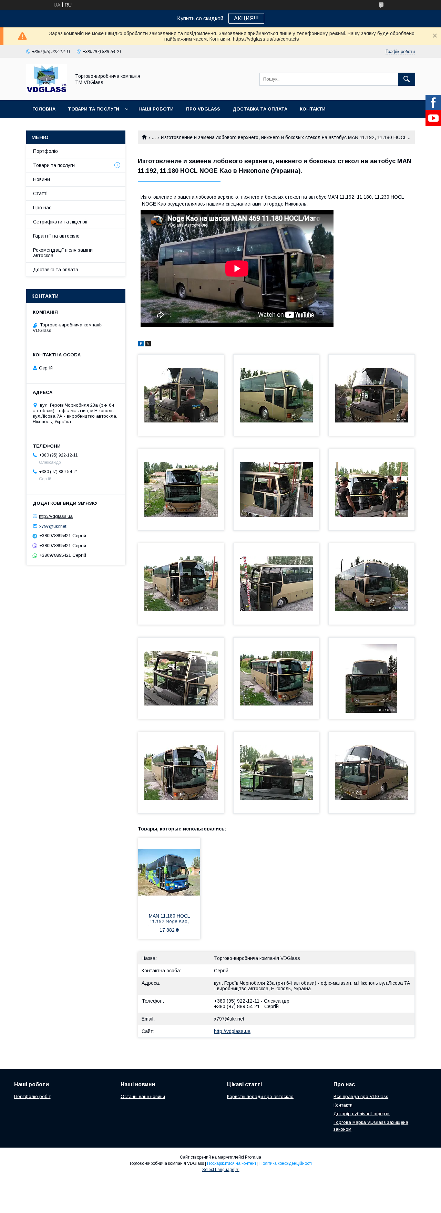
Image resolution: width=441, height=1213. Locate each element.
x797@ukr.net (229, 1019)
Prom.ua (253, 1157)
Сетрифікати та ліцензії (60, 221)
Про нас (42, 207)
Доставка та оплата (260, 109)
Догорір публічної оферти (362, 1113)
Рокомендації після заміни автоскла (63, 252)
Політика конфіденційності (285, 1163)
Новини (41, 179)
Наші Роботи (156, 109)
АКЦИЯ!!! (246, 18)
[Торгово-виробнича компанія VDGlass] (46, 91)
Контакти (313, 109)
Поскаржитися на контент (231, 1163)
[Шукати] (406, 79)
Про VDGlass (203, 109)
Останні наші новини (143, 1096)
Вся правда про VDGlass (361, 1096)
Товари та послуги (93, 109)
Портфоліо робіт (32, 1096)
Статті (40, 193)
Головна (43, 109)
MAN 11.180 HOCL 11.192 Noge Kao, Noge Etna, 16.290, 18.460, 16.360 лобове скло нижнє (169, 919)
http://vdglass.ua (232, 1031)
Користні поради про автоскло (260, 1096)
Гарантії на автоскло (56, 236)
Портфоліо (45, 151)
